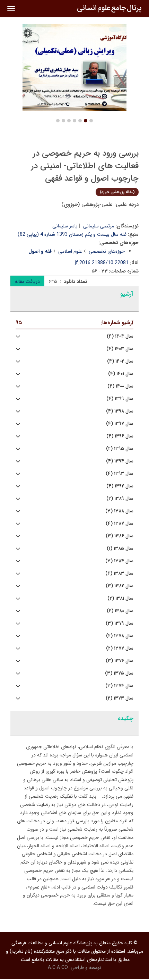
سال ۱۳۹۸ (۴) (119, 411)
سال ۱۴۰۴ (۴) (120, 336)
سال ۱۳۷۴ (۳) (119, 686)
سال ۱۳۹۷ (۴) (119, 423)
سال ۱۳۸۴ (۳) (119, 561)
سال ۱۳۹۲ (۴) (119, 486)
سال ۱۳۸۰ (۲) (120, 611)
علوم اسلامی (70, 251)
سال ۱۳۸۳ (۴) (119, 573)
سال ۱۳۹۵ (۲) (119, 448)
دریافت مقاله (27, 281)
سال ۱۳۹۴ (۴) (119, 461)
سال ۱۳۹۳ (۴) (119, 473)
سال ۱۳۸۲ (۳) (119, 586)
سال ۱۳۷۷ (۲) (119, 648)
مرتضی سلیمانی (98, 226)
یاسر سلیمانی (64, 226)
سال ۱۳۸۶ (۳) (119, 536)
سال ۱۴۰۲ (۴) (120, 361)
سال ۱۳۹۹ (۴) (119, 398)
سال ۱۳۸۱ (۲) (120, 598)
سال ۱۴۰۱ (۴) (120, 374)
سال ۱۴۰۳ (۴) (119, 349)
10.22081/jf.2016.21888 (102, 263)
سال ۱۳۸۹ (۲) (119, 498)
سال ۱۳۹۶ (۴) (119, 436)
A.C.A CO (58, 967)
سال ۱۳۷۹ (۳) (119, 623)
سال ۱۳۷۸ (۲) (119, 636)
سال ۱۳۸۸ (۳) (119, 511)
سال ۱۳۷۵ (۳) (119, 673)
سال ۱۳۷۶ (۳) (119, 661)
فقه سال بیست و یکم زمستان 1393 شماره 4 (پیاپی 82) (72, 234)
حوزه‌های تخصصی (107, 251)
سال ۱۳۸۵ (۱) (120, 548)
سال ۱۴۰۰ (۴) (120, 386)
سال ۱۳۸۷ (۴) (119, 523)
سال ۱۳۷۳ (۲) (119, 698)
